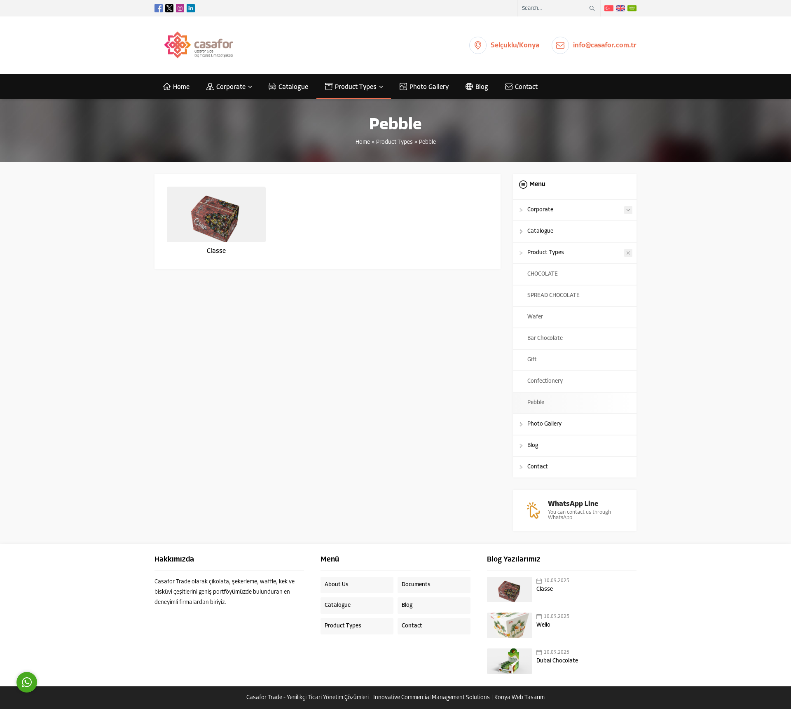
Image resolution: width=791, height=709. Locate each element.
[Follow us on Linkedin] (191, 8)
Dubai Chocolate (557, 661)
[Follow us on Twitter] (169, 8)
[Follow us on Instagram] (180, 8)
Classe (216, 251)
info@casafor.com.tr (605, 45)
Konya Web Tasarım (519, 698)
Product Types (394, 142)
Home (363, 142)
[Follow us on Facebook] (158, 8)
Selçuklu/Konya (515, 45)
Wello (543, 625)
